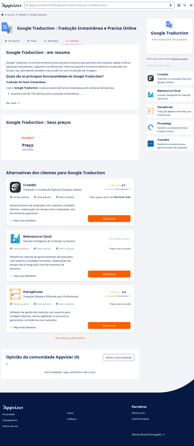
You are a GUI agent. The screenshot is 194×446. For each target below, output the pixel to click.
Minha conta (138, 412)
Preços (34, 40)
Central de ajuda (140, 418)
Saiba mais (109, 218)
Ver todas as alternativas (70, 337)
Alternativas (53, 40)
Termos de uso (10, 426)
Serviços (11, 14)
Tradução (22, 14)
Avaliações (74, 40)
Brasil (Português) (151, 434)
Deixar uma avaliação (119, 357)
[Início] (2, 15)
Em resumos (14, 40)
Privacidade (8, 414)
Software (71, 418)
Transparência (9, 420)
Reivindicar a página (180, 59)
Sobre (70, 413)
